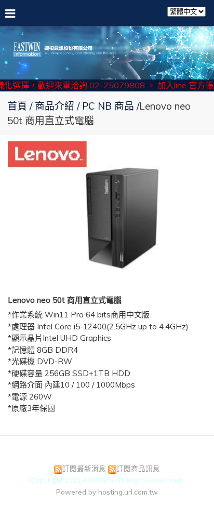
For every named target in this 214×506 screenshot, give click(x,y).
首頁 (17, 106)
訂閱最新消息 (84, 468)
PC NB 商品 (108, 106)
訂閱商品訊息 (138, 468)
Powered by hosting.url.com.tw (107, 491)
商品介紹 (56, 106)
